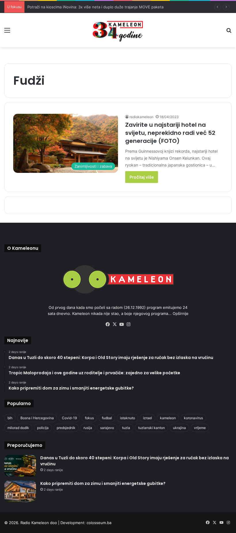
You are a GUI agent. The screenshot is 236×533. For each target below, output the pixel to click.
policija (43, 428)
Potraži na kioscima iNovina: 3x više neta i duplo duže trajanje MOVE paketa (95, 7)
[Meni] (7, 32)
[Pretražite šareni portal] (229, 32)
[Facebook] (107, 324)
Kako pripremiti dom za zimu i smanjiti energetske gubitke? (102, 483)
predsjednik (66, 428)
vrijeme (200, 428)
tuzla (126, 428)
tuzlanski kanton (151, 428)
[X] (114, 324)
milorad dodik (18, 428)
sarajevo (107, 428)
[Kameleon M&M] (118, 30)
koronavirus (193, 418)
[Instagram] (128, 324)
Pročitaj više (142, 177)
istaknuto (127, 418)
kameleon (168, 418)
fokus (89, 418)
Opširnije (181, 313)
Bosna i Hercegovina (37, 418)
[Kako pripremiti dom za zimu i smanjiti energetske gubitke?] (20, 491)
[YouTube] (121, 324)
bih (9, 418)
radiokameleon (141, 117)
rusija (87, 428)
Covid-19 (69, 418)
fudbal (107, 418)
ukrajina (179, 428)
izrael (147, 418)
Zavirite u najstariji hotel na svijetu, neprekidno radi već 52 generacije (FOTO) (170, 133)
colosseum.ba (99, 522)
